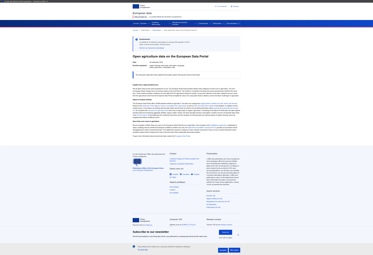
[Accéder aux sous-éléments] (149, 23)
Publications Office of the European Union (148, 168)
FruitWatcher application (218, 125)
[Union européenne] (141, 6)
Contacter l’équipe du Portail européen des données (184, 160)
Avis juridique (174, 187)
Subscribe (225, 232)
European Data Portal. (182, 136)
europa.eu (148, 225)
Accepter (223, 250)
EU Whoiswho (211, 204)
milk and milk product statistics (204, 106)
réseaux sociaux (226, 225)
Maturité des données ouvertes (179, 23)
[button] (234, 6)
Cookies (172, 190)
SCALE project (142, 115)
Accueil (136, 23)
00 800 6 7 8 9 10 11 (189, 225)
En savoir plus (143, 249)
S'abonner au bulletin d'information (181, 164)
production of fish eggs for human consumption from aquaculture (164, 106)
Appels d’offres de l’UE (214, 198)
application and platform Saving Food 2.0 (202, 127)
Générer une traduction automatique (151, 48)
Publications (217, 23)
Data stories (157, 30)
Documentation (232, 23)
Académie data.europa (156, 23)
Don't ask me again (225, 238)
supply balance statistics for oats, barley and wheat (218, 103)
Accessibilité (174, 193)
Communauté (203, 23)
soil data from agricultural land (158, 110)
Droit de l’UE (211, 196)
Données (143, 23)
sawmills (217, 108)
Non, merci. (234, 250)
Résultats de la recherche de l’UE (218, 201)
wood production (227, 108)
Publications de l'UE (213, 207)
